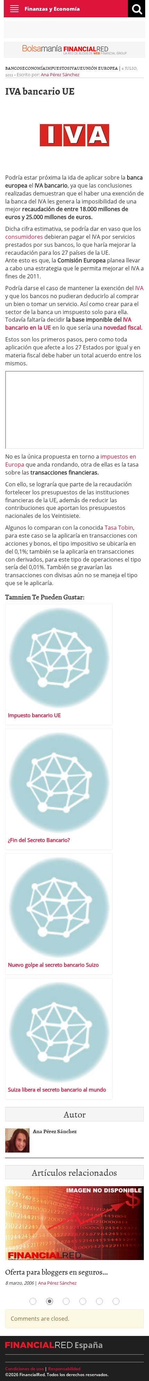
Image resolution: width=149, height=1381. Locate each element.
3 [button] (66, 1301)
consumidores (24, 237)
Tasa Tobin (119, 527)
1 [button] (32, 1301)
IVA (73, 67)
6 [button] (116, 1301)
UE (80, 67)
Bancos (13, 67)
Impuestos (57, 67)
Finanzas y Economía (52, 8)
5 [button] (99, 1301)
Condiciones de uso (24, 1369)
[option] (74, 1238)
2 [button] (49, 1301)
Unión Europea (100, 67)
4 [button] (82, 1301)
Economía (33, 67)
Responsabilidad (64, 1369)
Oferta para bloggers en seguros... (56, 1271)
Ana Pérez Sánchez (60, 74)
